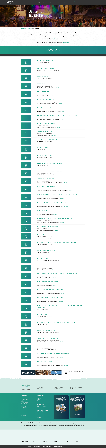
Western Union (42, 147)
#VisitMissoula (73, 389)
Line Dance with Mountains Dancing (50, 289)
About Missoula (24, 395)
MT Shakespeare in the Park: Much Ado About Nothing (57, 242)
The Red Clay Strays (44, 131)
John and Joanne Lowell (46, 250)
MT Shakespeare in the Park (47, 226)
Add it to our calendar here (58, 39)
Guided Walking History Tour (47, 68)
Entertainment (23, 408)
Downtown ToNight (44, 266)
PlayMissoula (56, 440)
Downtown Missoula (24, 398)
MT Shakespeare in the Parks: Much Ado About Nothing (57, 322)
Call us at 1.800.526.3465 (34, 446)
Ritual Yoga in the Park (46, 60)
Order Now (61, 416)
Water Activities (23, 413)
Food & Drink (23, 410)
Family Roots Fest (43, 92)
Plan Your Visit (40, 397)
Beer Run (40, 234)
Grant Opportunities (40, 416)
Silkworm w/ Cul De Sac (46, 187)
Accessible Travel (40, 402)
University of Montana (24, 402)
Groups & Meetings (40, 400)
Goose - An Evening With (46, 179)
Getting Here (39, 398)
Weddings (39, 401)
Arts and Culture (23, 407)
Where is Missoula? (24, 403)
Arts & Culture (29, 28)
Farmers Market (43, 258)
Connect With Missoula (42, 410)
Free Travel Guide (47, 446)
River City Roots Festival (46, 123)
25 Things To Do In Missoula (42, 405)
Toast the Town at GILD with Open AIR (50, 171)
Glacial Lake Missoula (24, 399)
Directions (54, 63)
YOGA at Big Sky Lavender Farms (49, 107)
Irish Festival (42, 314)
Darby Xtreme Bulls (44, 155)
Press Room (23, 415)
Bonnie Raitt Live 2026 (45, 362)
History (22, 400)
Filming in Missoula (40, 412)
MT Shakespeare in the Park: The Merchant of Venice (56, 346)
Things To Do (23, 28)
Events (22, 409)
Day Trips (39, 399)
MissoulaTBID (34, 440)
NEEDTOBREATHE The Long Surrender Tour (52, 163)
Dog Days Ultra (42, 76)
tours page (66, 43)
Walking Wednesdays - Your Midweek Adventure (54, 218)
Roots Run (41, 84)
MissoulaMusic (67, 440)
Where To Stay (40, 395)
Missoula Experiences (41, 411)
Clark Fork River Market (46, 100)
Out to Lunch (42, 210)
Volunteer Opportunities (41, 415)
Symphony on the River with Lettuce (50, 297)
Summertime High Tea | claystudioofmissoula (53, 354)
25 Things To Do (23, 406)
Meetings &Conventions (24, 440)
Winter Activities (23, 414)
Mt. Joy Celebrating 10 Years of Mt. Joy (51, 202)
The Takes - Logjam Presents (47, 139)
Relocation (22, 401)
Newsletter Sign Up (59, 446)
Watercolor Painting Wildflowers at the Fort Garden (57, 194)
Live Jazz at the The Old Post (48, 282)
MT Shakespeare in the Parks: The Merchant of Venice (57, 274)
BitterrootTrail (78, 440)
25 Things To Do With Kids (41, 406)
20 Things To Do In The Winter (42, 407)
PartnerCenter (45, 440)
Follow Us (70, 374)
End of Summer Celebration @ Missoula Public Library (57, 115)
